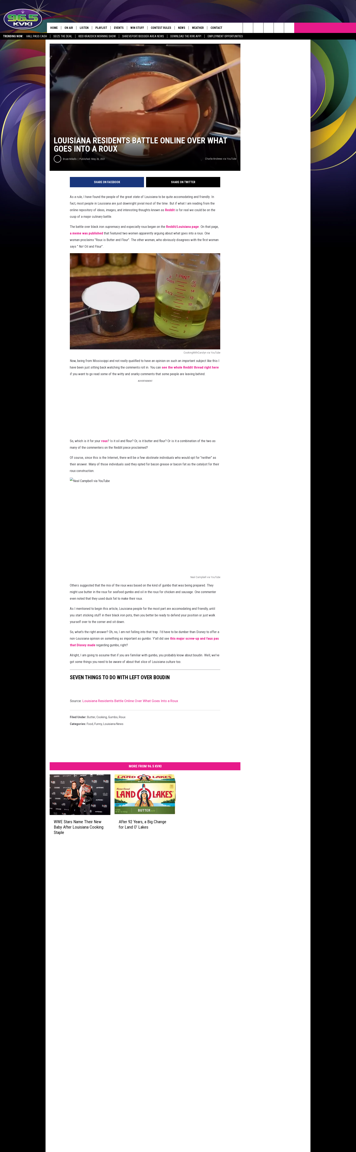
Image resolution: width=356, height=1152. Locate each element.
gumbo (113, 717)
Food (90, 724)
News (181, 27)
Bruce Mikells (70, 158)
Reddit (170, 210)
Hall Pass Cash (36, 36)
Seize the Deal (62, 36)
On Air (68, 27)
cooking (101, 717)
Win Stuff (137, 27)
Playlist (101, 27)
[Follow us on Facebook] (268, 28)
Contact (216, 27)
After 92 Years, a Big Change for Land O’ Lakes (142, 824)
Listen (84, 27)
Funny (98, 724)
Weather (198, 27)
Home (54, 27)
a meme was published (87, 233)
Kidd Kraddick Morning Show (97, 36)
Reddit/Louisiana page (182, 227)
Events (119, 27)
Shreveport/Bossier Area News (143, 36)
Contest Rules (161, 27)
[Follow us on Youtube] (279, 28)
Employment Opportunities (225, 36)
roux (104, 441)
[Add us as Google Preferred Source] (258, 28)
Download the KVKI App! (185, 36)
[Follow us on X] (289, 28)
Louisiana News (113, 724)
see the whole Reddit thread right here (190, 367)
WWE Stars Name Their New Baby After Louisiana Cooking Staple (78, 827)
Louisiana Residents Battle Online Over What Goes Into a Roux (130, 701)
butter (91, 717)
